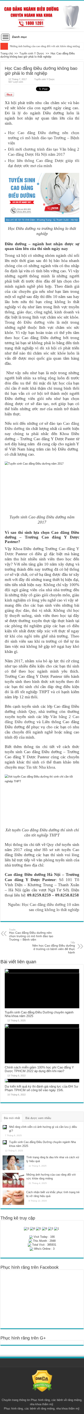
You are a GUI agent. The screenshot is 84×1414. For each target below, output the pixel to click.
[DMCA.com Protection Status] (42, 1381)
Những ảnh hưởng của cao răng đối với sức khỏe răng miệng (45, 46)
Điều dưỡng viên (39, 322)
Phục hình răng (40, 1400)
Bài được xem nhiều (38, 1118)
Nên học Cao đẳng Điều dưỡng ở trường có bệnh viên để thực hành (53, 947)
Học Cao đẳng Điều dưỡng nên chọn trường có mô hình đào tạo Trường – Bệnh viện (43, 137)
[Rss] (42, 1395)
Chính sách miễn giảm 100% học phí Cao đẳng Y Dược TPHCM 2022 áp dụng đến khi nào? (39, 1069)
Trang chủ (6, 53)
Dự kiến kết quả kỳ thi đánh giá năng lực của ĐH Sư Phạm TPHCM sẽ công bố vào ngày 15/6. (41, 1088)
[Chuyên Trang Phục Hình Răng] (42, 16)
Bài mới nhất (12, 1118)
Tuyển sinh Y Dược (31, 53)
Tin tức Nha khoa (40, 767)
